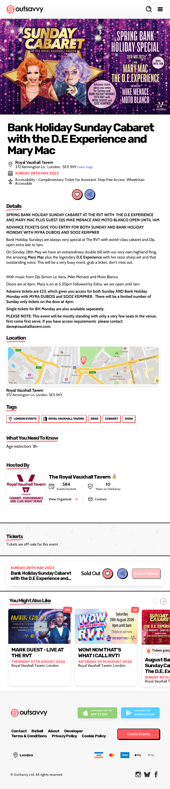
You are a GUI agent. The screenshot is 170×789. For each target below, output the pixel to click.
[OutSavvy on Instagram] (138, 774)
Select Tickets (146, 573)
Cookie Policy (94, 736)
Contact (19, 731)
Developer (73, 731)
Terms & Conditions (29, 736)
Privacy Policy (64, 736)
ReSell (37, 731)
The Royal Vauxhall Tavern (79, 477)
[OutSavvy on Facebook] (156, 774)
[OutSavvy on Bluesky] (147, 774)
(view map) (85, 167)
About (54, 731)
